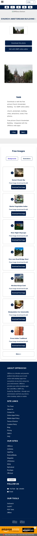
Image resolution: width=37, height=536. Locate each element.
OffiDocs (10, 446)
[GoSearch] (12, 7)
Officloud (10, 473)
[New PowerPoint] (30, 7)
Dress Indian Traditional (18, 338)
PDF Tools (10, 509)
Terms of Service (12, 421)
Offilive (9, 512)
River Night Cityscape (18, 233)
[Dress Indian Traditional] (19, 335)
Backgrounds (12, 158)
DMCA (9, 433)
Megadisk (10, 458)
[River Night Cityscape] (19, 229)
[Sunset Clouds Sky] (19, 176)
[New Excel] (24, 7)
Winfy (9, 464)
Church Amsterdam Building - (18, 19)
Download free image (18, 187)
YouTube (12, 489)
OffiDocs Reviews (14, 522)
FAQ (8, 436)
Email (11, 491)
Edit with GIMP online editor (18, 49)
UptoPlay (10, 452)
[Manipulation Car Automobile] (19, 308)
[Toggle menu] (2, 1)
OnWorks (10, 449)
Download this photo (18, 43)
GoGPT (9, 506)
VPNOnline (10, 461)
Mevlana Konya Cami (18, 285)
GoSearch (10, 503)
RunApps (10, 470)
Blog (8, 427)
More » (18, 354)
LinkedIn (21, 489)
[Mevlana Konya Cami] (19, 282)
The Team (10, 406)
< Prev (14, 132)
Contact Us (10, 412)
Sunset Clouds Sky (18, 180)
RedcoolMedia (12, 455)
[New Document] (18, 7)
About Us (10, 409)
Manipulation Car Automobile (18, 312)
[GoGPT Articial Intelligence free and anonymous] (7, 7)
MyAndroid (10, 467)
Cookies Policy (12, 424)
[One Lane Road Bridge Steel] (19, 256)
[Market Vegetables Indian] (19, 203)
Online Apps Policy (13, 415)
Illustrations (27, 158)
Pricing (9, 430)
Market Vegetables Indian (18, 206)
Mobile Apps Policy (13, 418)
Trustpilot (12, 479)
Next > (23, 132)
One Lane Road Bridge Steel (18, 259)
